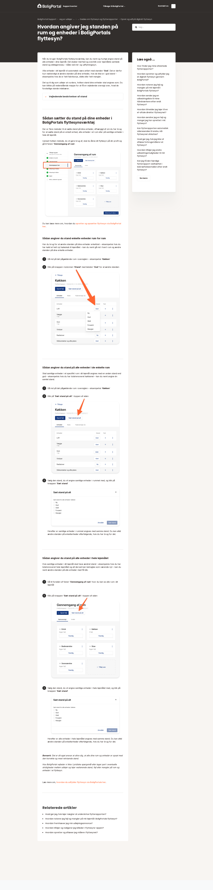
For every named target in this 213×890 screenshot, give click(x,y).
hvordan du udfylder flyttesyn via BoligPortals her (81, 782)
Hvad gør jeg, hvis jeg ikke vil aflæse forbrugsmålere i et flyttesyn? (150, 142)
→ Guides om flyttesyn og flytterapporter (97, 19)
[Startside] (49, 6)
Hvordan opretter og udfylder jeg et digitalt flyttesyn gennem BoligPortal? (153, 76)
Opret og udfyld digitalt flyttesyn (136, 19)
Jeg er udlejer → (67, 19)
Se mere (144, 178)
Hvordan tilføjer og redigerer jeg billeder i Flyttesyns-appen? (74, 827)
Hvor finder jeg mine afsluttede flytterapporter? (152, 67)
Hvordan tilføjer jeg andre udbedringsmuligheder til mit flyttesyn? (151, 153)
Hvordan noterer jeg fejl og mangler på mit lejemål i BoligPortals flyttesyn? (81, 818)
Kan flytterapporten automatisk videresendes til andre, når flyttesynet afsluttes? (152, 131)
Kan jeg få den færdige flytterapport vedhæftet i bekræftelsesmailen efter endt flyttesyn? (152, 165)
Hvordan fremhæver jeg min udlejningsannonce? (69, 823)
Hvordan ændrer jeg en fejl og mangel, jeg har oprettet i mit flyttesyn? (151, 120)
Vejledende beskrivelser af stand (68, 96)
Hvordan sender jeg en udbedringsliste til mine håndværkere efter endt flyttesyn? (149, 100)
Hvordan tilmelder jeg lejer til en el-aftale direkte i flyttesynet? (152, 111)
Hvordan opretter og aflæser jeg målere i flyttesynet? (71, 832)
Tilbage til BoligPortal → (114, 6)
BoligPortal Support (46, 19)
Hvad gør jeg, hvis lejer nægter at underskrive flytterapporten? (75, 814)
